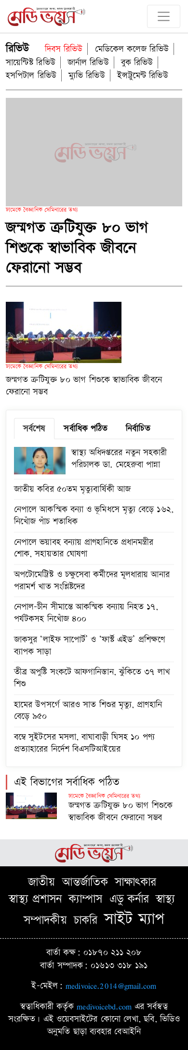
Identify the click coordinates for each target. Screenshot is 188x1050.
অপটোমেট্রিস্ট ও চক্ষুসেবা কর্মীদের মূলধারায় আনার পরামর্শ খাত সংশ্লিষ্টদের (92, 580)
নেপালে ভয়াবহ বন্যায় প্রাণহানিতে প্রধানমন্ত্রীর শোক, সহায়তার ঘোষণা (84, 548)
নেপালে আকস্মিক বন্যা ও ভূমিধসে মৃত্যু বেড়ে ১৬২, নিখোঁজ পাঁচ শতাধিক (94, 515)
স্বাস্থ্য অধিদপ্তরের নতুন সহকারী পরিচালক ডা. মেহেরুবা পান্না (119, 458)
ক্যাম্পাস (85, 899)
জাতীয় (41, 882)
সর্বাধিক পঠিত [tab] (85, 428)
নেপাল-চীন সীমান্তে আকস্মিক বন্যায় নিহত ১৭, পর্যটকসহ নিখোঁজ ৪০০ (86, 613)
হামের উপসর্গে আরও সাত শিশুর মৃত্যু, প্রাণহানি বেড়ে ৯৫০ (88, 711)
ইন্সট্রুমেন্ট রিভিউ (142, 75)
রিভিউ (17, 48)
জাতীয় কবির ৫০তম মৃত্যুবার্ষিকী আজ (72, 489)
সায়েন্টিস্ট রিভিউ (30, 62)
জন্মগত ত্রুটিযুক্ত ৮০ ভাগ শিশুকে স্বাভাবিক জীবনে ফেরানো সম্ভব (77, 248)
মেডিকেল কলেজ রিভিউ (132, 49)
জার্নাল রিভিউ (88, 62)
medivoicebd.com (104, 1006)
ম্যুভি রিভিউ (86, 75)
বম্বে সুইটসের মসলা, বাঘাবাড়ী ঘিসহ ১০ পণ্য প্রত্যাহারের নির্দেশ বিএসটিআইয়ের (84, 743)
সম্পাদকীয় (45, 920)
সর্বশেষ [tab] (34, 428)
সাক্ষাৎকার (135, 882)
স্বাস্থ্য (165, 899)
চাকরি (85, 920)
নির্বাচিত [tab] (138, 428)
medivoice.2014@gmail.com (111, 986)
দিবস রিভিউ (64, 49)
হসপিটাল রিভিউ (31, 75)
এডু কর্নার (129, 899)
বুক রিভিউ (137, 62)
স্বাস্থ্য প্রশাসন (35, 899)
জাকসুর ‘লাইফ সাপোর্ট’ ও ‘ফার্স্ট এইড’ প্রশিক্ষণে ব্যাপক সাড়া (89, 645)
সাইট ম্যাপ (134, 919)
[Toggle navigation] (164, 16)
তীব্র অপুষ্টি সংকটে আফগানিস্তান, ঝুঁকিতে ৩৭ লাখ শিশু (92, 678)
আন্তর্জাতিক (85, 882)
